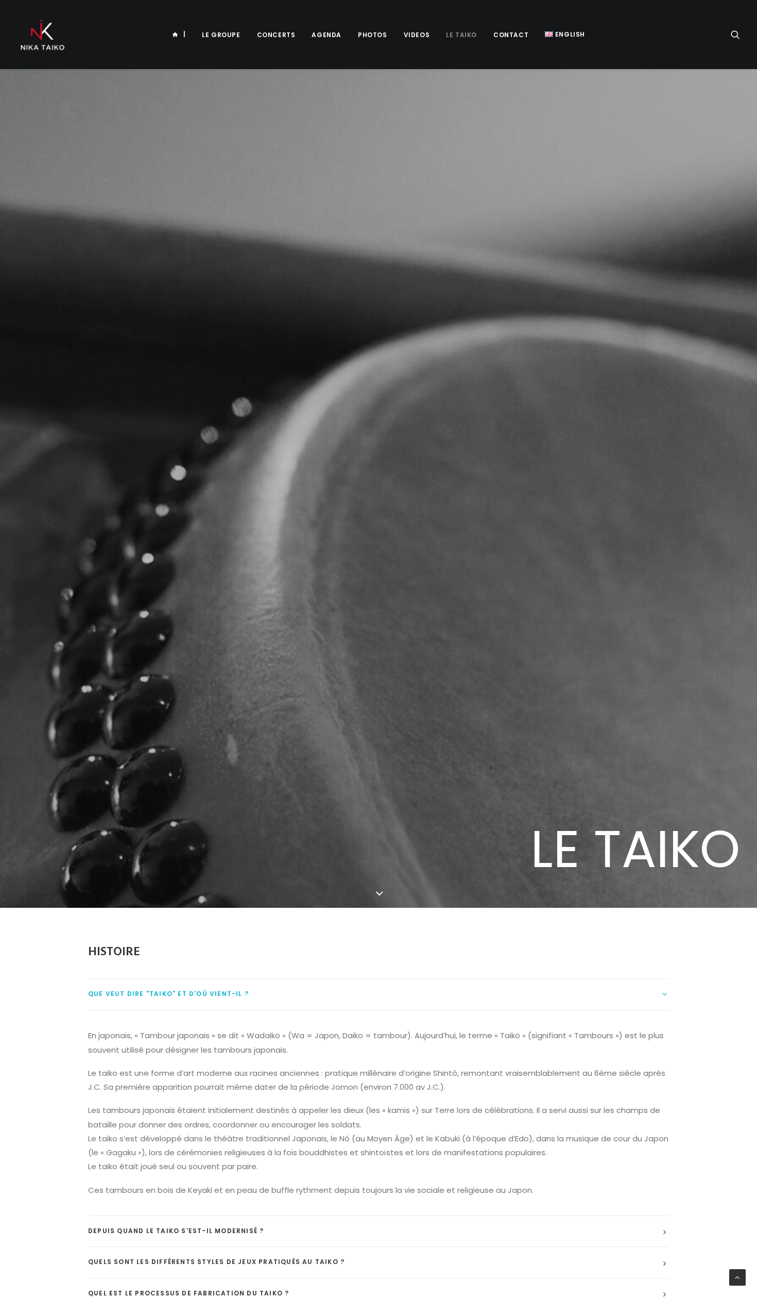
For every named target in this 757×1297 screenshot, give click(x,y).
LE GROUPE (221, 34)
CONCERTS (276, 34)
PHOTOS (372, 34)
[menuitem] (179, 34)
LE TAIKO (461, 34)
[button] (735, 34)
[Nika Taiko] (42, 34)
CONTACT (510, 34)
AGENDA (326, 34)
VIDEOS (417, 34)
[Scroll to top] (737, 1277)
